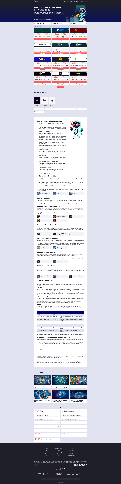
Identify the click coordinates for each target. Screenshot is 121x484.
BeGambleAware (42, 351)
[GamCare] (51, 474)
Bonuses (46, 448)
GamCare (40, 349)
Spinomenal (59, 453)
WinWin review (78, 83)
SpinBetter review (42, 40)
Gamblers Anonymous (43, 353)
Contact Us (72, 450)
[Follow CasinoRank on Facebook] (75, 465)
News (86, 1)
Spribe (58, 450)
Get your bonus (42, 39)
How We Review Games (72, 455)
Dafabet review (78, 40)
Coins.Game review (60, 69)
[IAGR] (39, 474)
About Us (72, 448)
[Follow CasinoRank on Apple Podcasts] (86, 465)
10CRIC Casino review (60, 83)
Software (47, 452)
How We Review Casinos (72, 453)
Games (47, 450)
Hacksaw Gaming (59, 452)
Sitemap (46, 455)
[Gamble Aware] (72, 474)
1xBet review (60, 40)
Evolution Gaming (58, 448)
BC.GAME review (78, 69)
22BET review (60, 54)
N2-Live (58, 455)
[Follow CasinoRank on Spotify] (84, 465)
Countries (47, 453)
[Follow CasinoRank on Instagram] (77, 465)
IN (34, 465)
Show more (60, 87)
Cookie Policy (60, 482)
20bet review (79, 54)
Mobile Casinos (65, 1)
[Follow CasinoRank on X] (80, 465)
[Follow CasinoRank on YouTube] (82, 465)
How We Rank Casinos (72, 452)
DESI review (42, 83)
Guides (82, 1)
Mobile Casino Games (74, 1)
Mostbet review (42, 54)
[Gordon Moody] (59, 474)
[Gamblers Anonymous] (44, 474)
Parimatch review (42, 69)
